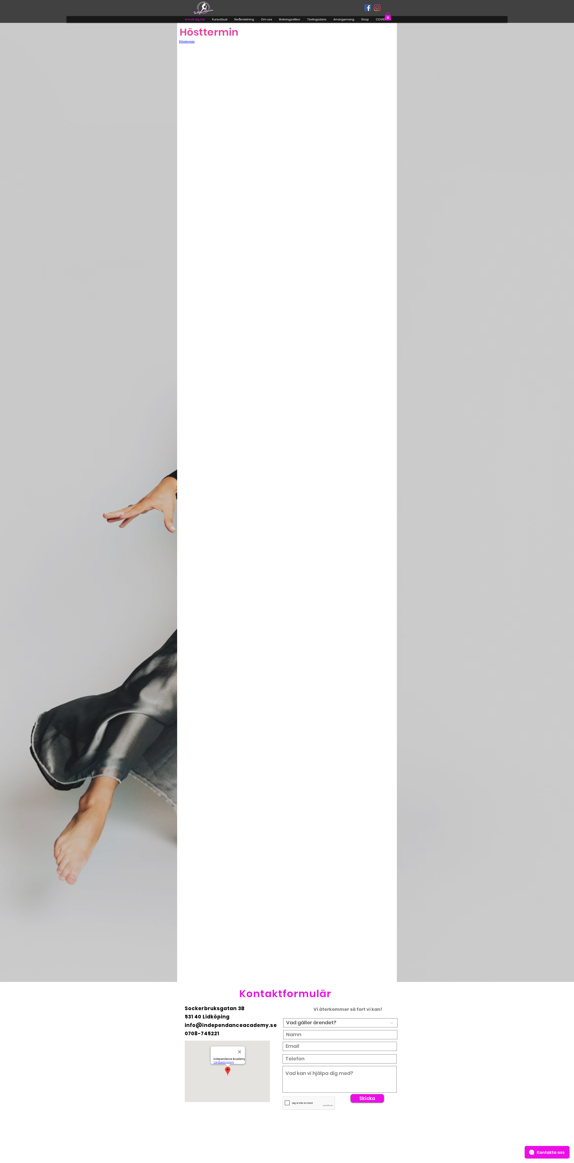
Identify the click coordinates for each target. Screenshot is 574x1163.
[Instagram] (377, 7)
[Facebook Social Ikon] (367, 7)
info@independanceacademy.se (231, 1025)
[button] (387, 16)
